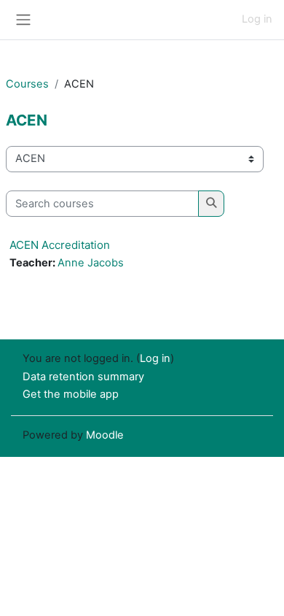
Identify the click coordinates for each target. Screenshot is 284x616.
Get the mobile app (71, 394)
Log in (257, 19)
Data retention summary (83, 376)
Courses (27, 84)
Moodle (105, 435)
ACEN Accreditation (59, 245)
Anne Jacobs (91, 262)
